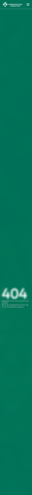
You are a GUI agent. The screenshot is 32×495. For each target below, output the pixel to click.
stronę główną (10, 307)
